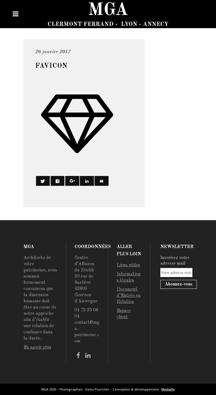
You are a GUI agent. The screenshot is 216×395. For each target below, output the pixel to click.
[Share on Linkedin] (87, 181)
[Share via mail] (101, 181)
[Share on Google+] (72, 181)
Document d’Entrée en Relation (129, 295)
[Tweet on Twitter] (43, 181)
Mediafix (168, 389)
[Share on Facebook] (58, 181)
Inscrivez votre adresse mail (175, 261)
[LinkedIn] (87, 356)
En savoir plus (37, 347)
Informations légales (129, 277)
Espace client (124, 314)
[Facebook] (78, 356)
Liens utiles (128, 265)
